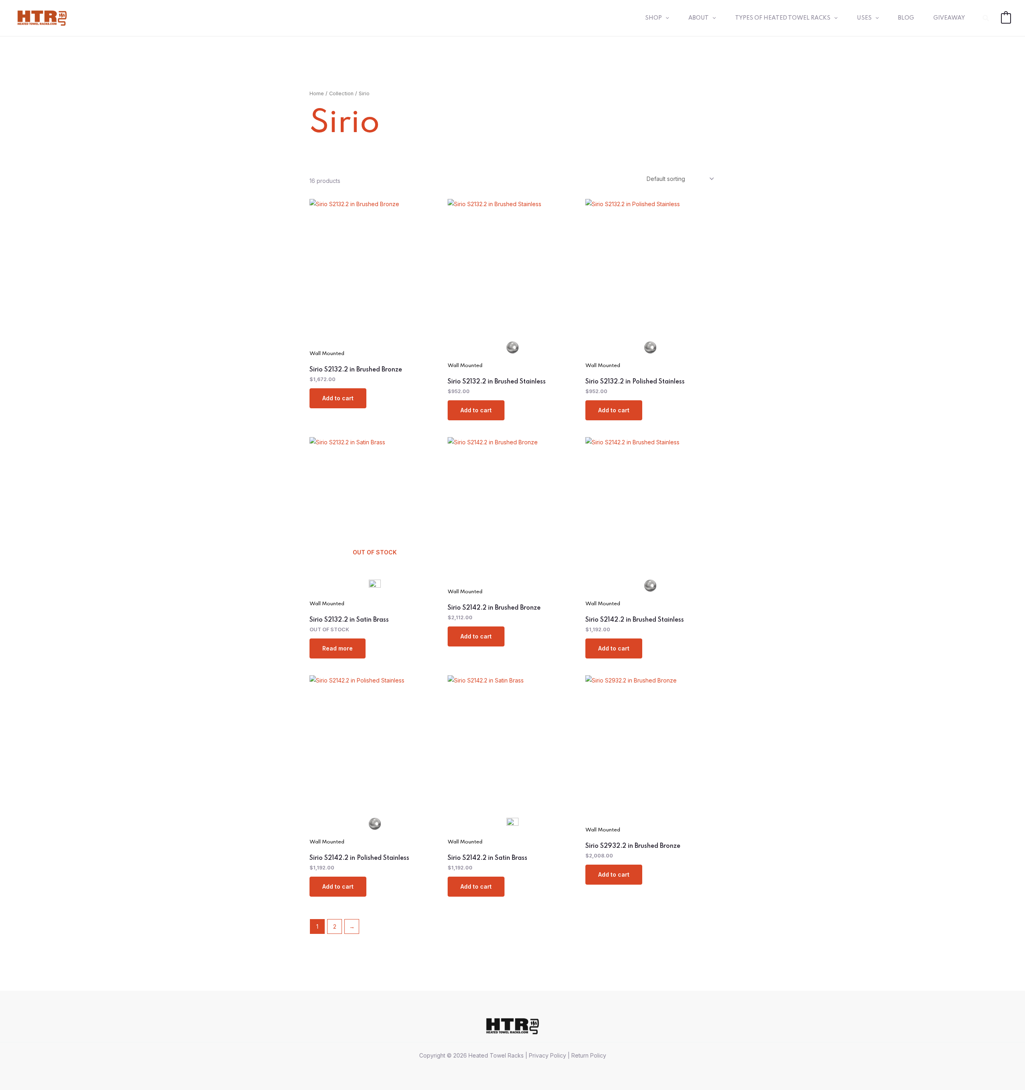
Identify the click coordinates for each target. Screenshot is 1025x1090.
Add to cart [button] (338, 398)
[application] (665, 18)
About (698, 18)
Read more (337, 648)
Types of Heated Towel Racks (782, 18)
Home (317, 93)
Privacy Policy (547, 1055)
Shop (653, 18)
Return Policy (588, 1055)
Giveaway (949, 18)
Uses (864, 18)
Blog (906, 18)
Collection (341, 93)
